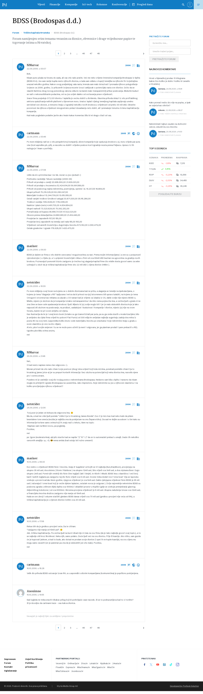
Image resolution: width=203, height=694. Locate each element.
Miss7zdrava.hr (62, 671)
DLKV (151, 180)
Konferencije (119, 4)
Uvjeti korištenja (34, 659)
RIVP (151, 175)
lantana (161, 89)
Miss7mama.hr (83, 667)
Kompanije (71, 4)
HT (150, 186)
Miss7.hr (111, 667)
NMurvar (33, 65)
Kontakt (8, 667)
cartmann (33, 133)
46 (83, 53)
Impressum (10, 659)
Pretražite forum (163, 59)
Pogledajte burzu (169, 194)
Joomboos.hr (77, 671)
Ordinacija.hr (73, 663)
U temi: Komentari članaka (169, 92)
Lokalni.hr (94, 663)
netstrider (33, 283)
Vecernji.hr (61, 663)
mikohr (161, 110)
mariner (32, 246)
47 (91, 53)
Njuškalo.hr (105, 663)
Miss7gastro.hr (98, 667)
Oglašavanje (10, 671)
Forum (15, 33)
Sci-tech (87, 4)
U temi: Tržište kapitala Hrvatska (172, 114)
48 (98, 53)
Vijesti (41, 4)
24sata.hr (116, 663)
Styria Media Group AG (67, 686)
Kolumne (102, 4)
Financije (55, 4)
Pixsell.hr (60, 667)
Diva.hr (84, 663)
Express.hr (70, 667)
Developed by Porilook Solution (184, 686)
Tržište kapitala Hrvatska (36, 33)
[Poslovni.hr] (4, 4)
